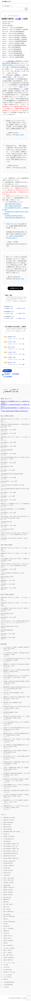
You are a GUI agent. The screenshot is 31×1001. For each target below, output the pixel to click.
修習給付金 (5, 872)
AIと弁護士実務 (6, 969)
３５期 (13, 391)
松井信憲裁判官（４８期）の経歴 (8, 453)
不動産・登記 (6, 938)
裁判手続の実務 (6, 829)
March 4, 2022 (20, 278)
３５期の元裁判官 (15, 373)
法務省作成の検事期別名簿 (7, 449)
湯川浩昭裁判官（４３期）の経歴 (8, 433)
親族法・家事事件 (7, 911)
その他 (4, 987)
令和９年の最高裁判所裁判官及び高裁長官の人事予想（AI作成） (15, 488)
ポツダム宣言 (6, 977)
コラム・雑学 (6, 974)
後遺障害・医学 (6, 889)
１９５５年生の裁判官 (7, 376)
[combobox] (14, 8)
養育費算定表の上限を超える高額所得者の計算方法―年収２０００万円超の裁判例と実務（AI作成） (16, 687)
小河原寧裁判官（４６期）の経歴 (8, 477)
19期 (23, 364)
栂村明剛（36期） (12, 336)
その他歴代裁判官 (7, 838)
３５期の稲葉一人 (11, 61)
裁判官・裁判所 (6, 822)
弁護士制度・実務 (7, 882)
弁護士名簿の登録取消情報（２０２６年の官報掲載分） (13, 509)
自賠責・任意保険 (7, 892)
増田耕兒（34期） (22, 318)
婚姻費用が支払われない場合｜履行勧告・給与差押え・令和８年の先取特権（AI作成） (16, 751)
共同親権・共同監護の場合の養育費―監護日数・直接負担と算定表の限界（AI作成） (16, 682)
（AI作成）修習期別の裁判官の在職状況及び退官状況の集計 (14, 411)
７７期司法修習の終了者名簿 (7, 529)
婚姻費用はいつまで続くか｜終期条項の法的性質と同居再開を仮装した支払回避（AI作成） (16, 670)
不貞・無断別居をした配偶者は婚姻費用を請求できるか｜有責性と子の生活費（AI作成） (16, 745)
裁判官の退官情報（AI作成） (7, 466)
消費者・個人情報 (7, 940)
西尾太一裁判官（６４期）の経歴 (8, 499)
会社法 (4, 923)
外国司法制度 (6, 841)
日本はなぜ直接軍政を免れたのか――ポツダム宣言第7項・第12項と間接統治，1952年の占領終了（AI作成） (16, 676)
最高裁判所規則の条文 (8, 855)
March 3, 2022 (20, 134)
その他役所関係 (6, 984)
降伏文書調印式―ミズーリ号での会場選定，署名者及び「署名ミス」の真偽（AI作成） (16, 801)
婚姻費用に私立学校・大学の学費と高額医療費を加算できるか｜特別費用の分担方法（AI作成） (16, 734)
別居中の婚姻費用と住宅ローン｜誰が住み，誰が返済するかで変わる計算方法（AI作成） (16, 785)
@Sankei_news (10, 238)
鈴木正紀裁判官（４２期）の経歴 (8, 512)
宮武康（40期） (11, 347)
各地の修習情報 (6, 863)
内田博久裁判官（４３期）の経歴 (8, 429)
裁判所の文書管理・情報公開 (9, 858)
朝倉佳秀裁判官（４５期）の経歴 (8, 462)
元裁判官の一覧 (7, 370)
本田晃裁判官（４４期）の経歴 (8, 496)
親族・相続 (5, 897)
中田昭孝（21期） (12, 357)
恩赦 (4, 918)
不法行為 (5, 933)
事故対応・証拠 (6, 894)
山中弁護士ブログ (6, 1)
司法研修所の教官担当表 (6, 521)
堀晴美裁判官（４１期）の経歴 (8, 580)
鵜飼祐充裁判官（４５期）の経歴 (8, 446)
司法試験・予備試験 (7, 865)
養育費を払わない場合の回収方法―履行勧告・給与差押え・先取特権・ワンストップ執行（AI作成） (16, 779)
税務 (4, 943)
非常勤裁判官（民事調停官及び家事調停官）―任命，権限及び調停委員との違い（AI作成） (16, 774)
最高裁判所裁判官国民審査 (9, 853)
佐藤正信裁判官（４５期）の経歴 (8, 588)
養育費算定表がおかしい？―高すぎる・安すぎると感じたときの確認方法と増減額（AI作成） (16, 806)
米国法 (4, 979)
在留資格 (5, 926)
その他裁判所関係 (7, 982)
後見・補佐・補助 (7, 904)
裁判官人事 (5, 826)
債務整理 (5, 930)
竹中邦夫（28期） (12, 341)
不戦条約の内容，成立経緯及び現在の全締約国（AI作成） (16, 790)
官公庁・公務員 (6, 952)
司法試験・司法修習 (7, 861)
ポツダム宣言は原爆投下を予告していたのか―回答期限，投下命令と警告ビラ (16, 723)
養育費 (4, 901)
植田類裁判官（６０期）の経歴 (8, 637)
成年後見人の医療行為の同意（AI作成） (10, 626)
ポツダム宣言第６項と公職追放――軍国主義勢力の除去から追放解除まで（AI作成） (16, 653)
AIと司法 (5, 967)
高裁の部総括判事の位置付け (13, 204)
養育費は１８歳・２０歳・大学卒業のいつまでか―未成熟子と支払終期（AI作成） (16, 740)
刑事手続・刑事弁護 (7, 916)
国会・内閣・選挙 (7, 955)
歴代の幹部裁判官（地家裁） (9, 848)
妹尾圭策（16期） (12, 362)
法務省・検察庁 (6, 960)
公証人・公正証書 (7, 928)
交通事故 (5, 885)
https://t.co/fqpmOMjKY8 (16, 236)
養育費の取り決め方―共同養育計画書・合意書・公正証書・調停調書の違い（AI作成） (16, 762)
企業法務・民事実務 (7, 921)
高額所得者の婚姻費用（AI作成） (10, 712)
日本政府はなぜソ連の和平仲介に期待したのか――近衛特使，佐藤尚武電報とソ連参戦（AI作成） (16, 717)
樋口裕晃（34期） (22, 308)
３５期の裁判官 (7, 373)
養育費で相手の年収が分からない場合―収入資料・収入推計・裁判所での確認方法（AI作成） (16, 707)
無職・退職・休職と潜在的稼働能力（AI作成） (13, 692)
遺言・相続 (5, 909)
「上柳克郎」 (16, 75)
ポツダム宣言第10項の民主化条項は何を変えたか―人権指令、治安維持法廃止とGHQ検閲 (16, 659)
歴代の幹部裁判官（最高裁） (9, 843)
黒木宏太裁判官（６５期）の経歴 (8, 617)
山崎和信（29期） (10, 318)
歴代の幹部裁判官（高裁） (9, 846)
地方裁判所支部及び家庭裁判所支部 (15, 217)
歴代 (12, 306)
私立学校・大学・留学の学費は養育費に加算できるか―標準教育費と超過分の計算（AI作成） (16, 728)
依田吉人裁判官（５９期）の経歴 (8, 525)
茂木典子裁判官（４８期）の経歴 (8, 442)
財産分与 (5, 906)
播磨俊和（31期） (10, 308)
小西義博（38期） (22, 313)
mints (4, 964)
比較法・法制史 (6, 950)
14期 (23, 359)
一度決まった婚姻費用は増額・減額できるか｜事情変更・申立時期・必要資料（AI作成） (16, 768)
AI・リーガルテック (7, 962)
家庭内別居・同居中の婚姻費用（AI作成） (12, 702)
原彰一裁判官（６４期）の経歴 (8, 470)
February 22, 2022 (21, 167)
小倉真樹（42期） (12, 352)
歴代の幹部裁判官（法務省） (9, 851)
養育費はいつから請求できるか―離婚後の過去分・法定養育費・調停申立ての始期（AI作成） (16, 697)
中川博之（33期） (10, 313)
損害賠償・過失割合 (7, 887)
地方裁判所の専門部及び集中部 (13, 215)
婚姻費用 (5, 899)
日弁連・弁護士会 (7, 880)
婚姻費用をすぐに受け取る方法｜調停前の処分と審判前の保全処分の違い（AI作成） (16, 665)
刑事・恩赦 (5, 914)
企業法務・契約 (6, 935)
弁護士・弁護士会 (7, 878)
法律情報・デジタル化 (8, 972)
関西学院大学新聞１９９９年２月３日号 (13, 65)
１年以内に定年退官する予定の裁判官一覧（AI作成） (13, 485)
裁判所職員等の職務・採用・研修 (10, 831)
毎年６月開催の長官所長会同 (13, 206)
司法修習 (5, 868)
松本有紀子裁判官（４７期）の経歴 (9, 481)
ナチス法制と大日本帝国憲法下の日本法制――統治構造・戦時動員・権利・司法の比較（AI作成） (16, 795)
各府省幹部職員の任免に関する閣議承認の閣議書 (12, 473)
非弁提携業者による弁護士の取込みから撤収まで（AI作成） (14, 538)
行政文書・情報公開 (7, 957)
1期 (23, 338)
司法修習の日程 (6, 870)
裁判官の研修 (6, 824)
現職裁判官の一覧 (7, 817)
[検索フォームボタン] (26, 9)
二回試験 (5, 875)
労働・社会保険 (6, 945)
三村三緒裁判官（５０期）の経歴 (8, 569)
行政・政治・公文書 (7, 948)
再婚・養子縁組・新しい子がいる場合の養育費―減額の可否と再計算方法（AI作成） (16, 757)
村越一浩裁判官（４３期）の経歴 (8, 492)
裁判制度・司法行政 (7, 836)
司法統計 (5, 834)
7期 (23, 343)
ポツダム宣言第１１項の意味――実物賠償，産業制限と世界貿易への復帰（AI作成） (16, 648)
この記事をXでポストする (15, 288)
